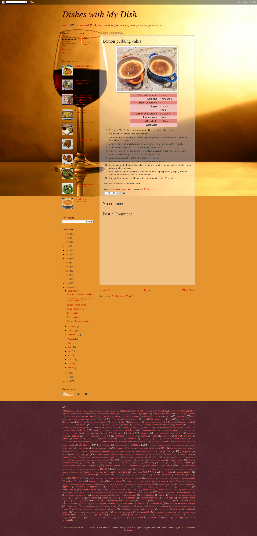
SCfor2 (114, 498)
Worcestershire (155, 517)
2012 (67, 373)
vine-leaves (90, 515)
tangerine (189, 506)
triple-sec (77, 512)
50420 (64, 411)
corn (177, 436)
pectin (191, 481)
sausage (81, 498)
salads (132, 25)
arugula (145, 413)
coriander (166, 436)
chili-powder (73, 433)
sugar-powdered (88, 506)
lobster (187, 465)
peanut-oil (144, 481)
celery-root (168, 428)
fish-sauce (118, 448)
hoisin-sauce (102, 460)
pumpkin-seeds (149, 489)
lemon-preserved (122, 465)
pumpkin (134, 489)
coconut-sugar (133, 436)
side (95, 501)
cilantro (130, 433)
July (70, 343)
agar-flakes (95, 411)
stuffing (184, 503)
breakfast (155, 26)
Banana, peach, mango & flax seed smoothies (80, 299)
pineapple (191, 484)
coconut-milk (104, 436)
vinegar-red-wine (147, 515)
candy (146, 425)
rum (109, 495)
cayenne (147, 427)
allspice (124, 411)
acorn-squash (83, 411)
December (72, 291)
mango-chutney (140, 469)
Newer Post (106, 290)
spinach (104, 503)
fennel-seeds (82, 448)
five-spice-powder (143, 448)
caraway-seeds (77, 428)
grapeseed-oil (86, 457)
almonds (161, 411)
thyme (112, 509)
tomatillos (137, 509)
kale (137, 463)
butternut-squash (97, 425)
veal (178, 512)
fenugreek (94, 448)
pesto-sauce (132, 484)
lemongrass (137, 465)
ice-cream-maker (176, 460)
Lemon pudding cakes (76, 305)
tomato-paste (149, 509)
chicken (130, 430)
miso (170, 472)
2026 (67, 234)
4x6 (185, 527)
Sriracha (126, 503)
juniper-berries (116, 463)
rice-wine (183, 492)
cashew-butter (114, 428)
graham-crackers (186, 454)
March (71, 359)
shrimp (87, 501)
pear (163, 481)
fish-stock (131, 448)
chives (105, 433)
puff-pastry (123, 489)
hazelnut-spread (77, 460)
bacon (192, 413)
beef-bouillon (116, 419)
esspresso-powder (178, 445)
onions (106, 478)
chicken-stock (145, 430)
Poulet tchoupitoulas (83, 140)
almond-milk (151, 411)
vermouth (80, 515)
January (71, 368)
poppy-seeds (180, 487)
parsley (80, 481)
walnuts (80, 517)
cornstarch (77, 439)
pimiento (181, 484)
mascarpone (87, 472)
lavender (65, 465)
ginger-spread (137, 454)
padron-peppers (162, 478)
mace (87, 469)
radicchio (184, 489)
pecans (181, 481)
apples (112, 413)
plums (129, 487)
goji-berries (172, 454)
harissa (190, 457)
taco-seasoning (154, 506)
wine (141, 517)
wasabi (90, 518)
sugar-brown (71, 506)
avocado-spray (182, 414)
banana (136, 416)
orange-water (126, 478)
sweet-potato (126, 506)
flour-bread (185, 448)
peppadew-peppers (76, 484)
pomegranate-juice (158, 487)
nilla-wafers (138, 475)
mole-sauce (77, 475)
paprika (69, 481)
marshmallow (66, 472)
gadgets (65, 45)
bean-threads (84, 419)
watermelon (110, 518)
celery (158, 427)
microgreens (136, 472)
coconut (75, 436)
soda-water (167, 501)
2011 (67, 377)
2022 (67, 250)
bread (121, 422)
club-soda (190, 433)
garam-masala (154, 451)
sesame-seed (167, 498)
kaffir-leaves (128, 463)
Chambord (65, 430)
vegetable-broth (187, 512)
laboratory (66, 49)
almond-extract (137, 411)
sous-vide (70, 503)
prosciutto (104, 489)
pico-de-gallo (163, 484)
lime (170, 465)
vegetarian (67, 514)
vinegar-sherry (160, 515)
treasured (66, 512)
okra (191, 475)
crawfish (157, 439)
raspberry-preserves (104, 492)
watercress (99, 518)
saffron (126, 495)
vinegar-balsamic (131, 515)
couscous (104, 439)
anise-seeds (69, 414)
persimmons (121, 484)
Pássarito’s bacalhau (84, 66)
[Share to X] (111, 193)
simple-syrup (115, 501)
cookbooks (67, 41)
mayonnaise (109, 472)
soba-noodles (154, 501)
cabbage (109, 425)
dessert (84, 25)
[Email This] (105, 193)
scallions (93, 498)
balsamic (117, 416)
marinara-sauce (169, 469)
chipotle (96, 433)
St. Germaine (137, 503)
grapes (75, 457)
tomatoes (177, 509)
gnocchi (163, 454)
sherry (192, 498)
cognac (144, 436)
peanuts (155, 481)
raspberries (89, 492)
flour (163, 448)
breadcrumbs (149, 422)
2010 (67, 381)
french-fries (141, 451)
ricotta (192, 492)
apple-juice (81, 414)
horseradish (140, 460)
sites (64, 53)
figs (102, 448)
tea (73, 509)
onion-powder (94, 478)
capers (66, 428)
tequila (80, 509)
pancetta (174, 478)
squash (115, 503)
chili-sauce (85, 433)
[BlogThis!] (108, 193)
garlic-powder (185, 451)
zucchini (65, 520)
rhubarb (143, 492)
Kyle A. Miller (86, 43)
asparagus (157, 413)
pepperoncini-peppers (106, 484)
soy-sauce (81, 503)
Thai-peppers (101, 509)
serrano (143, 498)
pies (172, 484)
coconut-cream (90, 436)
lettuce (155, 465)
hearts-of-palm (90, 460)
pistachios (96, 487)
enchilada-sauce (155, 445)
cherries (96, 430)
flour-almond (174, 448)
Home (147, 290)
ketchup (162, 463)
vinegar (99, 514)
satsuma (64, 498)
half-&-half (156, 457)
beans (94, 419)
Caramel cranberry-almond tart (80, 294)
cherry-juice (108, 430)
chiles (175, 430)
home (64, 37)
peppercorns (91, 484)
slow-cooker (129, 501)
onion (75, 478)
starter (121, 25)
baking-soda (103, 416)
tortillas (190, 509)
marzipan (76, 472)
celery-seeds (189, 428)
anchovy (191, 411)
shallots (181, 497)
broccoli (172, 422)
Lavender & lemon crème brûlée (82, 200)
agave (104, 411)
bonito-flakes (93, 422)
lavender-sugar (75, 465)
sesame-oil (153, 498)
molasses (65, 475)
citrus (156, 433)
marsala (190, 469)
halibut (165, 457)
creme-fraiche (107, 441)
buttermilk (82, 425)
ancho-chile (180, 411)
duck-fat (117, 445)
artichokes (133, 413)
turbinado (98, 512)
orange (114, 478)
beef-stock (128, 419)
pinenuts (68, 487)
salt (171, 495)
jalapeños (86, 463)
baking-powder (88, 416)
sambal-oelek (188, 495)
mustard (105, 474)
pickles (153, 484)
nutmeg (157, 475)
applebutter (93, 414)
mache (94, 469)
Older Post (188, 290)
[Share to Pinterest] (117, 193)
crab (113, 439)
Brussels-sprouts (186, 422)
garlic (167, 451)
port (63, 489)
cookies (154, 436)
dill (100, 445)
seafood (131, 498)
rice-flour (161, 492)
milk (145, 471)
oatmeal (168, 475)
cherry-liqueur (118, 430)
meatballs (123, 472)
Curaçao (159, 441)
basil (168, 416)
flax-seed (155, 448)
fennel (69, 448)
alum (171, 411)
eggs (124, 189)
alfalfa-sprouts (113, 411)
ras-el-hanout (77, 492)
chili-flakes (186, 430)
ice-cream (162, 460)
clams (172, 433)
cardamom (89, 428)
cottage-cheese (92, 439)
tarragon (65, 509)
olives (64, 478)
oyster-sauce (149, 478)
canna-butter (157, 425)
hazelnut (65, 460)
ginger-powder (125, 454)
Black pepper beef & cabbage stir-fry (83, 82)
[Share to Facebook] (114, 193)
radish (192, 489)
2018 (67, 267)
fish (108, 448)
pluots (136, 487)
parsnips (92, 481)
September (73, 335)
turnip (138, 512)
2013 (67, 287)
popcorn (171, 487)
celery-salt (178, 428)
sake (143, 495)
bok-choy (82, 422)
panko (192, 478)
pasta (102, 481)
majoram (120, 469)
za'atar (191, 518)
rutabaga (117, 495)
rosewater (101, 495)
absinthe (73, 411)
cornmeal (65, 439)
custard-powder (180, 441)
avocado (169, 413)
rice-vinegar (171, 492)
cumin (148, 441)
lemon (130, 189)
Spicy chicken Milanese (77, 309)
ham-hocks (181, 457)
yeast (174, 518)
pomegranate (145, 487)
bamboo (127, 416)
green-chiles (127, 457)
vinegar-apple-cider (115, 515)
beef (104, 419)
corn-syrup (188, 436)
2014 (67, 283)
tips (122, 509)
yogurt (181, 517)
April (70, 355)
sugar (192, 503)
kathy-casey (149, 463)
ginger (86, 454)
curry (167, 441)
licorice (163, 465)
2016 (67, 275)
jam (96, 463)
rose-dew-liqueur (70, 495)
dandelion (65, 445)
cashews (125, 428)
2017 (67, 271)
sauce (72, 498)
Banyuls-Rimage (149, 416)
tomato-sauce (163, 509)
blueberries (69, 422)
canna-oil (169, 425)
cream (166, 438)
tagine (165, 506)
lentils (148, 465)
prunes (114, 489)
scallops (104, 498)
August (71, 339)
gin (79, 454)
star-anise (149, 503)
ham (172, 457)
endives (166, 445)
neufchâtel (128, 475)
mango (129, 469)
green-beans (115, 457)
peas (171, 481)
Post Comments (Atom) (122, 296)
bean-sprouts (72, 419)
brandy (113, 422)
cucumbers (139, 441)
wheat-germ (132, 518)
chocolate (117, 433)
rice (151, 492)
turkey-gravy (118, 512)
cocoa (64, 436)
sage (134, 495)
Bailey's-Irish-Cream (72, 416)
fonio (85, 451)
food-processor (129, 451)
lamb (189, 463)
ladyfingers (180, 463)
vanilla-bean (158, 512)
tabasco (140, 506)
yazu (167, 518)
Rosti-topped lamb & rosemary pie (83, 111)
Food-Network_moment (111, 451)
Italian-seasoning (71, 463)
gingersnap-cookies (151, 454)
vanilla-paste (169, 512)
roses (93, 495)
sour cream (189, 500)
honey (113, 460)
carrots (100, 427)
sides (110, 25)
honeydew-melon (127, 460)
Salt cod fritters (81, 155)
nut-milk (148, 475)
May (70, 351)
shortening (77, 501)
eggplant (126, 445)
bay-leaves (181, 416)
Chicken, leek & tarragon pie (79, 321)
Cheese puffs (73, 313)
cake (111, 189)
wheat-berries (121, 518)
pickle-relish (143, 484)
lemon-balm (109, 465)
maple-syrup (154, 469)
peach (118, 481)
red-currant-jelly (119, 492)
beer (136, 419)
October (71, 330)
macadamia (78, 469)
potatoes (72, 489)
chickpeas (158, 430)
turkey (106, 512)
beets (144, 419)
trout (84, 512)
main (65, 25)
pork (190, 487)
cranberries (131, 439)
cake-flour (137, 425)
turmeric (128, 512)
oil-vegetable (180, 475)
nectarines (118, 475)
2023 (67, 246)
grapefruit (65, 457)
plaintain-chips (110, 487)
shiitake (68, 501)
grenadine (138, 457)
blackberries (190, 419)
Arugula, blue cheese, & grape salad (84, 185)
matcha (98, 472)
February (72, 364)
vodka (70, 517)
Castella (78, 125)
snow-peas (142, 501)
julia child (104, 463)
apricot (123, 414)
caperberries (191, 425)
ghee (72, 454)
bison (170, 419)
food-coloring (94, 451)
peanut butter (131, 481)
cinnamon (144, 433)
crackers (121, 439)
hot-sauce (151, 460)
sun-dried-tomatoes (107, 506)
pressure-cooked (89, 489)
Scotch (122, 498)
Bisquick (180, 419)
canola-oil (180, 425)
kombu (171, 463)
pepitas (64, 484)
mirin (162, 472)
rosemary (83, 495)
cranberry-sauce (146, 439)
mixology (144, 25)
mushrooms (89, 474)
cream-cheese (180, 439)
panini (184, 478)
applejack (103, 414)
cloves (179, 433)
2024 (67, 242)
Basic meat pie (73, 317)
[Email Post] (123, 193)
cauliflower (136, 428)
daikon (190, 441)
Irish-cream (191, 460)
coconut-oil (119, 436)
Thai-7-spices (89, 509)
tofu (129, 509)
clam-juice (163, 433)
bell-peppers (157, 419)
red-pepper (131, 492)
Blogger (129, 530)
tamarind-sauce (177, 506)
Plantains (121, 487)
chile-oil (168, 430)
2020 (67, 258)
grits (146, 457)
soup (100, 25)
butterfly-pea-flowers (68, 425)
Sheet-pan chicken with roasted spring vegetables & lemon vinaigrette (83, 98)
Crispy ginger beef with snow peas (82, 170)
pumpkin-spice (163, 489)
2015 (67, 279)
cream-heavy (76, 441)
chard (73, 430)
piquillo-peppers (82, 487)
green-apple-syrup (100, 457)
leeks (85, 465)
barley (160, 416)
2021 (67, 254)
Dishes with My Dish (99, 14)
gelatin (64, 454)
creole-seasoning (125, 441)
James (86, 37)
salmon (162, 495)
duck (108, 445)
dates (73, 445)
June (70, 347)
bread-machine (135, 422)
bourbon (104, 422)
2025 (67, 238)
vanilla (146, 512)
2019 (67, 263)
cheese (82, 430)
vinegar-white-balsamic (175, 515)
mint (154, 472)
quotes (174, 489)
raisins (67, 492)
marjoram (181, 469)
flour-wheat (75, 451)
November (72, 326)
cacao (118, 425)
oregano (137, 478)
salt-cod (178, 495)
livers (179, 465)
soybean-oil (94, 503)
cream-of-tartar (91, 441)
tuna (90, 512)
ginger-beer (98, 454)
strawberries (172, 503)
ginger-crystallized (111, 454)
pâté (110, 481)
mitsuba (178, 472)
